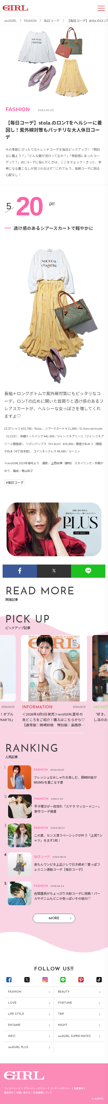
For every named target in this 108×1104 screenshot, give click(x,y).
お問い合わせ (23, 1092)
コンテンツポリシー (60, 1088)
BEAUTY (63, 992)
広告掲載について (42, 1092)
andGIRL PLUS (18, 1047)
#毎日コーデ (15, 482)
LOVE (12, 1003)
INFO (11, 1036)
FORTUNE (65, 1003)
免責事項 (78, 1088)
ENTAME (14, 1025)
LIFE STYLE (16, 1014)
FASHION (14, 992)
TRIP (61, 1014)
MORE (54, 918)
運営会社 (8, 1092)
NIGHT (62, 1025)
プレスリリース (12, 1088)
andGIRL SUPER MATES (74, 1036)
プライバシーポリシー (35, 1088)
